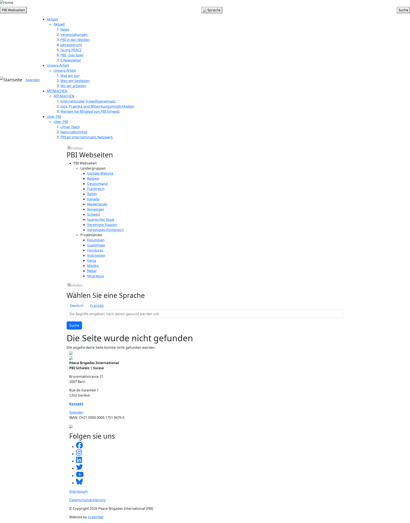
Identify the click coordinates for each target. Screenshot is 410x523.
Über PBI (54, 116)
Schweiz (93, 214)
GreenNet (96, 517)
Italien (92, 194)
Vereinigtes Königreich (105, 229)
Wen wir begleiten (75, 80)
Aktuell (52, 19)
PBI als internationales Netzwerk (86, 137)
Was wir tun (70, 75)
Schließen (69, 148)
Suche (74, 325)
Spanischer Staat (100, 219)
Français (97, 305)
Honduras (95, 250)
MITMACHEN (57, 91)
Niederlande (97, 204)
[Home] (6, 2)
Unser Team (70, 127)
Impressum (78, 491)
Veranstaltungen (74, 34)
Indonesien (96, 255)
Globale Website (100, 173)
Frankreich (95, 188)
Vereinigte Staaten (102, 224)
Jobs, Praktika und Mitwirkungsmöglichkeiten (97, 106)
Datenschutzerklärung (87, 500)
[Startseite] (11, 80)
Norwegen (95, 209)
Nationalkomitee (73, 132)
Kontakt (76, 403)
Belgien (93, 178)
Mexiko (93, 265)
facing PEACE (71, 50)
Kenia (91, 260)
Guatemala (96, 245)
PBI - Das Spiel (71, 55)
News (64, 29)
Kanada (93, 199)
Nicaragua (95, 276)
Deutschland (97, 183)
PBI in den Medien (75, 39)
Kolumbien (96, 240)
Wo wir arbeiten (73, 86)
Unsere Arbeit (58, 65)
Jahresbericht (71, 44)
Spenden (33, 80)
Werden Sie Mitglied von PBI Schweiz (90, 111)
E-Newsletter (70, 60)
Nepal (92, 270)
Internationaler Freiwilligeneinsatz (88, 101)
